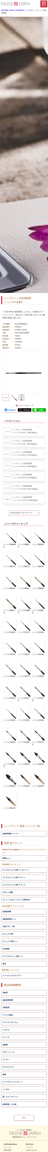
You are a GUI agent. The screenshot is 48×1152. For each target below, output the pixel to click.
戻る (24, 1118)
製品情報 (4, 10)
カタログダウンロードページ (21, 513)
